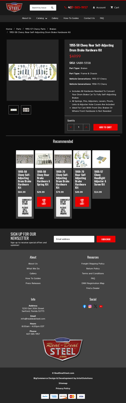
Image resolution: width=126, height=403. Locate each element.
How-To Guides (71, 18)
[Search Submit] (52, 8)
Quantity (71, 120)
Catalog (40, 18)
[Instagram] (90, 306)
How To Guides (33, 278)
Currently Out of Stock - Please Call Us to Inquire (27, 206)
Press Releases (33, 283)
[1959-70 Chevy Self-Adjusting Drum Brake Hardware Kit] (63, 159)
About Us (26, 18)
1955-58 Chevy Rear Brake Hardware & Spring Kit (43, 178)
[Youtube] (101, 306)
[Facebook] (84, 306)
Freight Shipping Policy (92, 263)
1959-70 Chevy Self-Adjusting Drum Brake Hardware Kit (62, 179)
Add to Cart (44, 201)
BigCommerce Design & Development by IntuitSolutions (63, 378)
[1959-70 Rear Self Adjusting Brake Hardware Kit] (82, 159)
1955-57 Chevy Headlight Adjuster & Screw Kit (100, 178)
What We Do (33, 268)
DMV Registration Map (93, 283)
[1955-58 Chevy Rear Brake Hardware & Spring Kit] (43, 159)
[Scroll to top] (4, 398)
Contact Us (89, 18)
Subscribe (106, 239)
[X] (95, 306)
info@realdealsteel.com (33, 318)
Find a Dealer (93, 288)
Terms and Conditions (93, 273)
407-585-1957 (33, 334)
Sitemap (63, 383)
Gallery (55, 18)
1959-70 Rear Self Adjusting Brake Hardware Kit (80, 179)
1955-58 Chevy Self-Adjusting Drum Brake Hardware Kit (24, 179)
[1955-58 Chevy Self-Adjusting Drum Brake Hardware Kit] (24, 159)
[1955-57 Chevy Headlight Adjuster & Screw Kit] (101, 159)
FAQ (102, 18)
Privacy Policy (63, 388)
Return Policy (93, 268)
